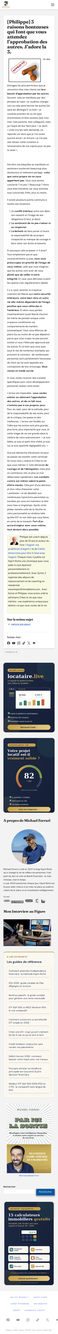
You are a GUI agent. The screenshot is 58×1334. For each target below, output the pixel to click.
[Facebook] (8, 643)
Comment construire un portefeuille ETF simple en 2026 (28, 1021)
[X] (28, 643)
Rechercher (9, 1186)
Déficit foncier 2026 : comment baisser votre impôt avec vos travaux (28, 1058)
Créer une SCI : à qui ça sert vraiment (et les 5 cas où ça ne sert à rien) (28, 1033)
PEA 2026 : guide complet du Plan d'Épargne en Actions (26, 985)
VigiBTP (16, 1310)
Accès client (40, 1297)
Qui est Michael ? (20, 1297)
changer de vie (11, 652)
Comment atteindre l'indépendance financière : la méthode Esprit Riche (27, 972)
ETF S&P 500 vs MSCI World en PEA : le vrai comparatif (28, 1009)
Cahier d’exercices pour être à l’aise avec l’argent (26, 552)
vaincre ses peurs (20, 624)
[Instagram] (18, 643)
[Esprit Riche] (6, 5)
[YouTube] (13, 643)
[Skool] (33, 643)
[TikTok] (23, 643)
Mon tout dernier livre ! (29, 1175)
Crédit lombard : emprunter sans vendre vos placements (26, 1046)
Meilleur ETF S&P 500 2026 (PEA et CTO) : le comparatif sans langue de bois (27, 1086)
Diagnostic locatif (35, 1310)
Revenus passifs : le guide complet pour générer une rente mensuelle (27, 997)
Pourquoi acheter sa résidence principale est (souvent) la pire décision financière (25, 1071)
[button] (52, 4)
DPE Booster (40, 1304)
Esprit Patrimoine (20, 1304)
